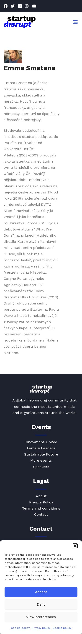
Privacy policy (41, 627)
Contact (41, 514)
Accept (41, 592)
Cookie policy (20, 627)
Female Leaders (41, 448)
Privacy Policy (41, 502)
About (41, 496)
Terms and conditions (41, 508)
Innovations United (41, 442)
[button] (75, 546)
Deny (41, 604)
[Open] (75, 22)
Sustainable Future (41, 454)
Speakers (41, 467)
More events (41, 460)
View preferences (41, 617)
